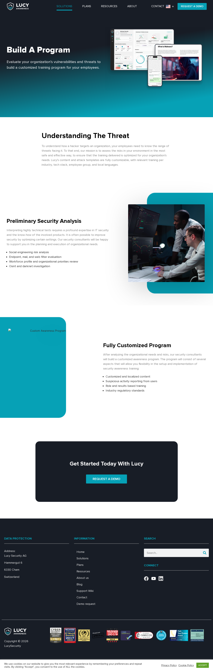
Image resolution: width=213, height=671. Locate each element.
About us (83, 578)
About (132, 6)
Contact (157, 6)
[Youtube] (153, 578)
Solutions (64, 6)
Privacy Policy (169, 665)
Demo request (86, 604)
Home (81, 552)
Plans (86, 6)
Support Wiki (85, 591)
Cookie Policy (186, 665)
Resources (109, 6)
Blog (79, 584)
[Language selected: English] (170, 6)
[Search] (205, 553)
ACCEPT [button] (202, 665)
